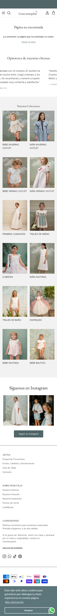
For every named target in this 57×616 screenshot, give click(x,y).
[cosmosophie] (28, 13)
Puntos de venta (11, 503)
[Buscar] (10, 12)
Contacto (7, 472)
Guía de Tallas (9, 468)
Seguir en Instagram (28, 434)
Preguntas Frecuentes (14, 459)
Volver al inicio (29, 42)
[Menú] (3, 12)
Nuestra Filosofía (11, 494)
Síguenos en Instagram (28, 388)
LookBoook (8, 507)
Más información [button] (14, 602)
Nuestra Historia (11, 490)
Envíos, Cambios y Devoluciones (18, 463)
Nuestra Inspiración (12, 498)
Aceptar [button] (28, 610)
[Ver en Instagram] (15, 410)
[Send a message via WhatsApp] (51, 610)
